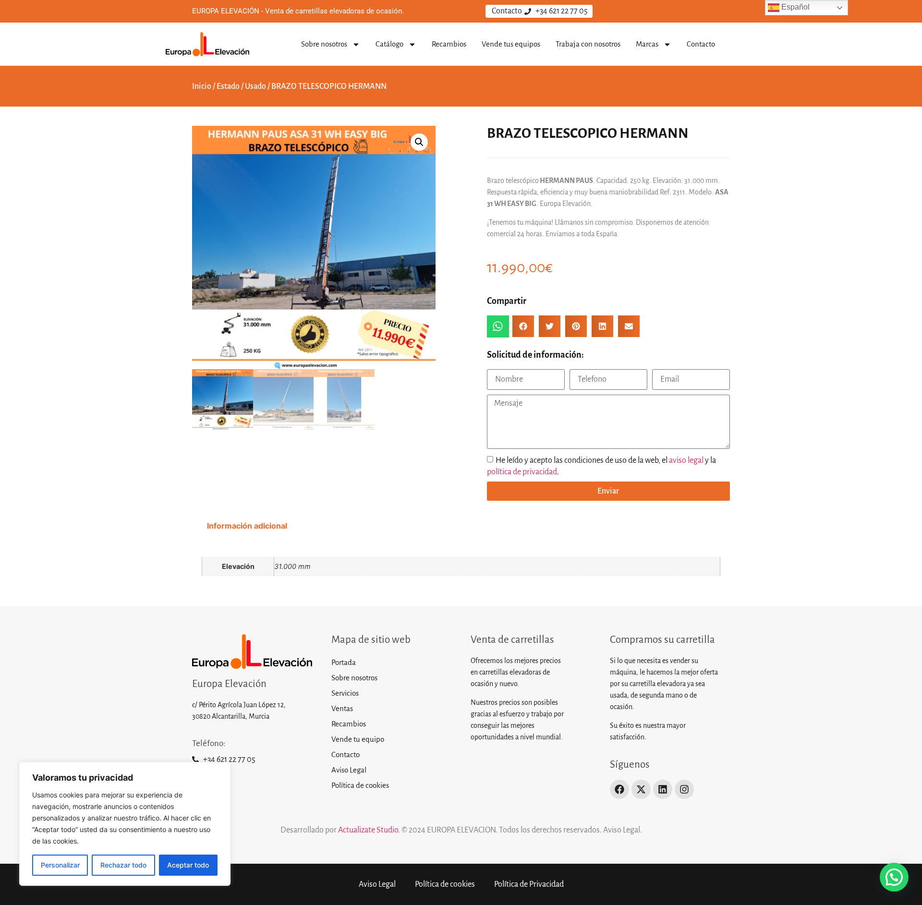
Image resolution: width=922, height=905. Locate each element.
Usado (255, 86)
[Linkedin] (662, 789)
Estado (228, 86)
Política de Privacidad (529, 884)
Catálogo (389, 44)
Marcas (647, 44)
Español (794, 7)
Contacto (701, 44)
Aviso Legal (348, 770)
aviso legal (686, 460)
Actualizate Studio (367, 830)
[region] (124, 824)
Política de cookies (360, 785)
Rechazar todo (123, 865)
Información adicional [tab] (247, 526)
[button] (419, 142)
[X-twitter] (641, 789)
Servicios (345, 693)
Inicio (201, 86)
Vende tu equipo (357, 739)
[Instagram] (684, 789)
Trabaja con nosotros (588, 44)
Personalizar (60, 865)
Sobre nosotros (324, 44)
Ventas (342, 708)
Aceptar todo (188, 865)
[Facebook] (619, 789)
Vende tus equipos (511, 44)
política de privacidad (522, 471)
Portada (343, 662)
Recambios (449, 44)
